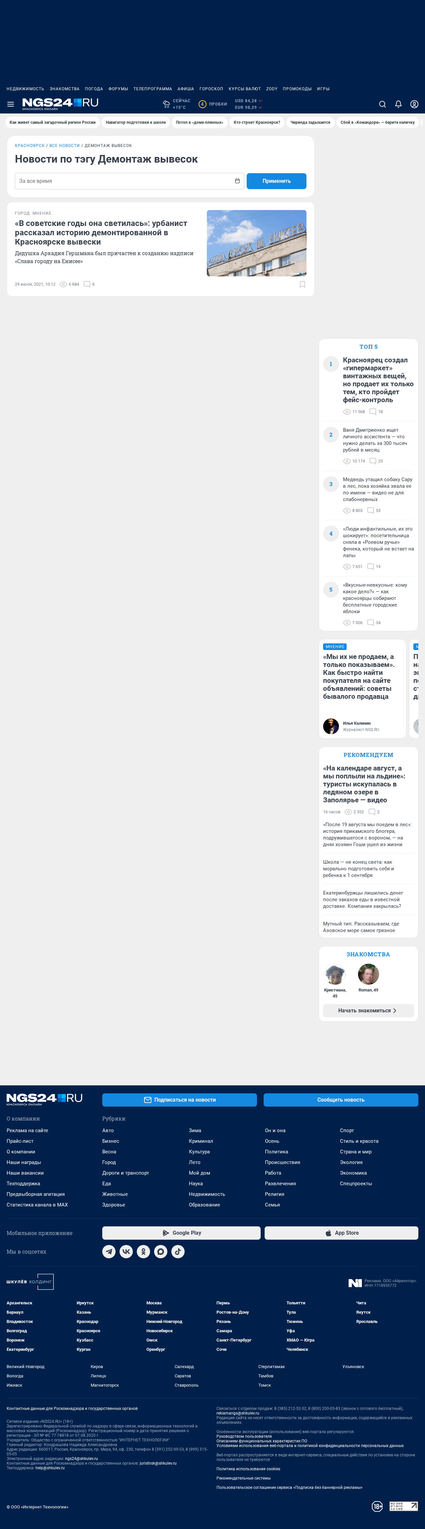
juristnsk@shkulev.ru (158, 1463)
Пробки (214, 104)
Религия (274, 1194)
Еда (106, 1184)
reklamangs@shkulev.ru (237, 1413)
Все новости (64, 145)
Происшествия (282, 1162)
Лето (195, 1162)
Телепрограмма (152, 89)
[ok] (143, 1251)
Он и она (275, 1130)
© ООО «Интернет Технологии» (37, 1506)
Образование (204, 1205)
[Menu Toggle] (11, 104)
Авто (108, 1130)
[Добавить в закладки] (302, 284)
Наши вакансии (25, 1173)
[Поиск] (382, 104)
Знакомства (65, 89)
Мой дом (199, 1173)
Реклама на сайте (27, 1130)
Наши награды (24, 1162)
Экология (351, 1162)
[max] (160, 1251)
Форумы (118, 89)
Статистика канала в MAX (37, 1205)
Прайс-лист (20, 1141)
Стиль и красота (359, 1141)
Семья (272, 1205)
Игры (323, 89)
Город (109, 1162)
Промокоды (297, 89)
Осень (272, 1141)
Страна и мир (356, 1152)
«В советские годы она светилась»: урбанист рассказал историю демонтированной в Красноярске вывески (101, 233)
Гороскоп (211, 89)
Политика (276, 1152)
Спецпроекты (356, 1184)
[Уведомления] (398, 104)
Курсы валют (245, 89)
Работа (273, 1173)
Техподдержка (23, 1184)
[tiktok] (178, 1251)
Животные (115, 1194)
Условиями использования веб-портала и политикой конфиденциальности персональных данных (310, 1445)
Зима (195, 1130)
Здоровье (113, 1205)
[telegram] (109, 1251)
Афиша (186, 89)
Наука (196, 1184)
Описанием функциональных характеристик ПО (261, 1441)
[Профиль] (414, 104)
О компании (21, 1152)
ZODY (272, 89)
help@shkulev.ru (50, 1468)
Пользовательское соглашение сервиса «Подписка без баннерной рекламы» (289, 1487)
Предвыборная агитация (36, 1194)
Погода (94, 89)
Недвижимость (25, 89)
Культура (199, 1152)
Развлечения (280, 1184)
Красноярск (30, 145)
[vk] (126, 1251)
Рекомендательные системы (243, 1478)
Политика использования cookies (248, 1469)
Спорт (347, 1130)
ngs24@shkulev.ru (81, 1458)
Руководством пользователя (244, 1436)
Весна (109, 1152)
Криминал (201, 1141)
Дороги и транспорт (125, 1173)
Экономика (353, 1173)
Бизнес (110, 1141)
